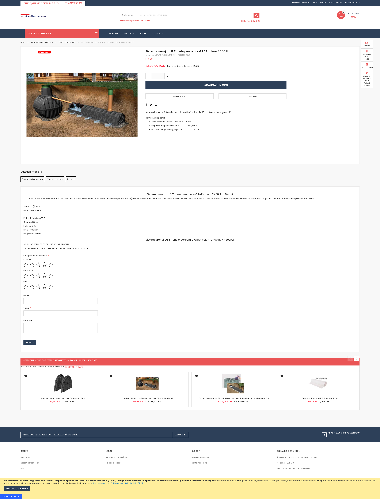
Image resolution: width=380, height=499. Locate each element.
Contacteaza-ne (199, 463)
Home (22, 42)
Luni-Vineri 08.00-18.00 (367, 56)
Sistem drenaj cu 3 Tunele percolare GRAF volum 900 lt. (149, 398)
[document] (190, 488)
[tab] (190, 194)
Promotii (71, 179)
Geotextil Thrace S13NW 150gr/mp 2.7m (320, 398)
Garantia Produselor (29, 463)
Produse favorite (302, 3)
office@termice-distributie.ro (41, 3)
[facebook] (324, 434)
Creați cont (336, 3)
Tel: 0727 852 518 (286, 463)
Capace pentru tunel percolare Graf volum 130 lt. (63, 398)
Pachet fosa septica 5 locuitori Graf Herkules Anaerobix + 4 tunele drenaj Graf (234, 398)
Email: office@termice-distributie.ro (295, 468)
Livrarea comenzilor (200, 457)
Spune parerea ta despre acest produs (173, 55)
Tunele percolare (67, 42)
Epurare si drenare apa (42, 42)
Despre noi (25, 457)
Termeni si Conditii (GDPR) (117, 457)
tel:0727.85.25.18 (73, 3)
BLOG (22, 468)
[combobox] (190, 15)
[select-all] (74, 366)
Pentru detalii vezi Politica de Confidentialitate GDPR (118, 483)
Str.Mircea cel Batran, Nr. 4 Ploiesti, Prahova (367, 80)
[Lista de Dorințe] (25, 377)
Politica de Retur (113, 463)
